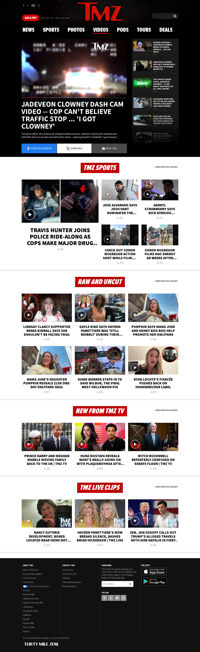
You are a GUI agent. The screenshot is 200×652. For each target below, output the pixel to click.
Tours (144, 30)
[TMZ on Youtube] (33, 5)
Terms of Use (29, 578)
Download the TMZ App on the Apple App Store (154, 571)
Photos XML (28, 627)
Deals (165, 30)
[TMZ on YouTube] (117, 598)
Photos (76, 30)
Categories (28, 607)
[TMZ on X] (28, 5)
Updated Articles (31, 598)
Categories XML (30, 611)
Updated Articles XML (33, 603)
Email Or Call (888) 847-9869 (55, 18)
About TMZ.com (30, 570)
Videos (100, 30)
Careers (66, 578)
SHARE (76, 148)
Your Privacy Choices (39, 586)
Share (41, 148)
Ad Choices (28, 582)
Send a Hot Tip (69, 574)
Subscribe (130, 584)
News (28, 30)
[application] (74, 68)
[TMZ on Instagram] (38, 5)
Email (111, 148)
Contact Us (67, 570)
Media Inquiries (69, 586)
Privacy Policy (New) (32, 574)
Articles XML (29, 594)
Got (31, 18)
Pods (123, 30)
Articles (26, 590)
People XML (28, 623)
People (26, 619)
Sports (51, 30)
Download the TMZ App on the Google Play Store (154, 581)
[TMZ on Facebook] (23, 5)
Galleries (27, 615)
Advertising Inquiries (71, 582)
